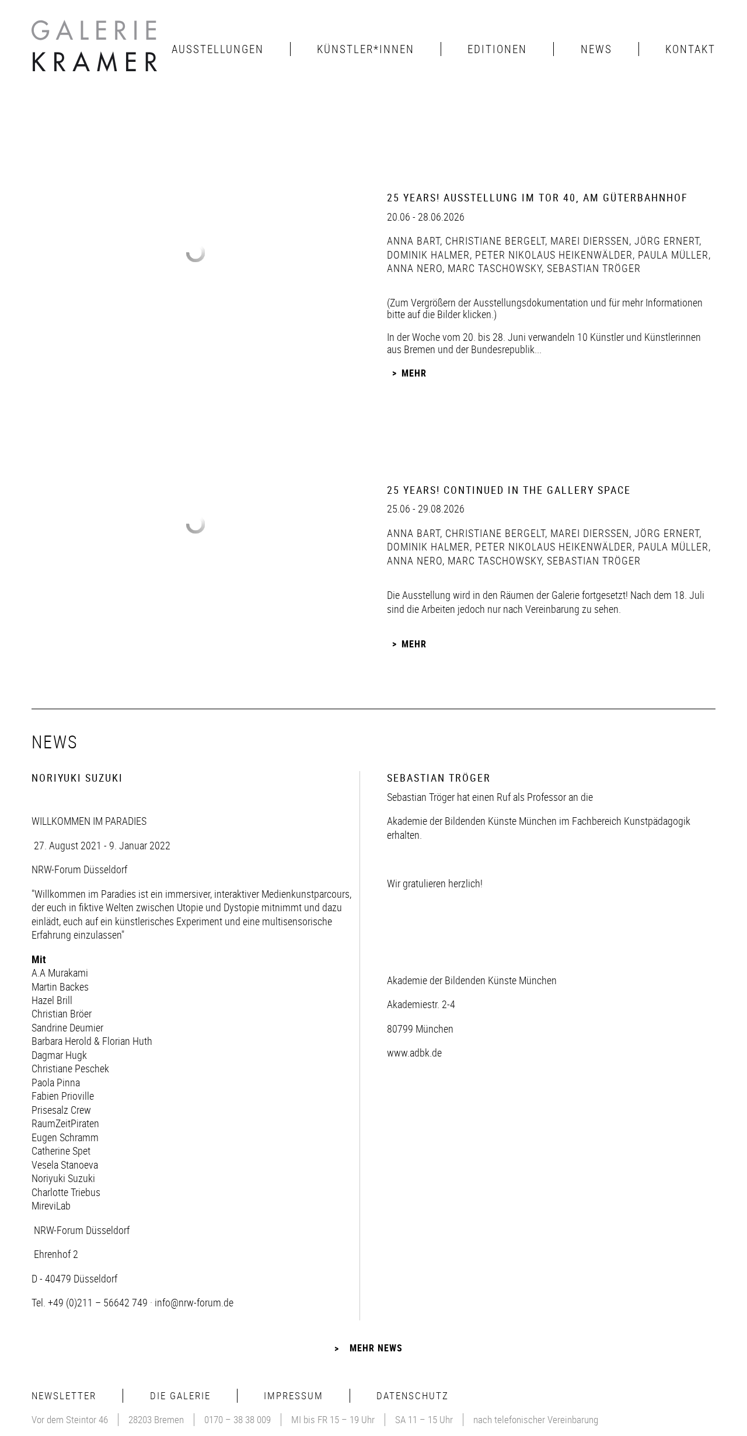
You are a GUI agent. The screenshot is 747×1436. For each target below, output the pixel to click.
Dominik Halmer (428, 255)
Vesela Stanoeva (65, 1165)
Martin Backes (60, 987)
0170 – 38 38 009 (237, 1419)
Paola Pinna (56, 1082)
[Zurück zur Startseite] (96, 49)
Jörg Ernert (665, 240)
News (596, 49)
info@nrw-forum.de (194, 1302)
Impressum (293, 1395)
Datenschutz (412, 1395)
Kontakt (690, 49)
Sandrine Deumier (67, 1027)
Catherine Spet (61, 1151)
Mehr (414, 373)
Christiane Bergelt (493, 240)
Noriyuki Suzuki (63, 1178)
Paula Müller (671, 255)
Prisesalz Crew (61, 1110)
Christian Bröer (62, 1013)
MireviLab (51, 1205)
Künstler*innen (365, 49)
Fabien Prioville (63, 1096)
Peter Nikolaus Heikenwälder (552, 255)
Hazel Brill (52, 1000)
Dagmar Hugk (59, 1055)
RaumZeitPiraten (65, 1123)
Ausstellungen (218, 49)
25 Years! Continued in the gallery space (509, 490)
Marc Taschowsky (493, 268)
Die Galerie (180, 1395)
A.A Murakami (60, 973)
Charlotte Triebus (66, 1192)
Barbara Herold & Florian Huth (92, 1041)
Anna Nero (414, 268)
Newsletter (64, 1395)
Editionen (497, 49)
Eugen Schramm (65, 1137)
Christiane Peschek (70, 1068)
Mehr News (376, 1347)
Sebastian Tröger (592, 268)
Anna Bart (413, 240)
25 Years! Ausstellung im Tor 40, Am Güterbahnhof (537, 197)
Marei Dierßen (588, 240)
